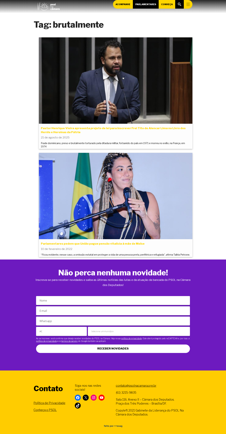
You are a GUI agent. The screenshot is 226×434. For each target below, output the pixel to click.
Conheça (167, 4)
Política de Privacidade (49, 403)
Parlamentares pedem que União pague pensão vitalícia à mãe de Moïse (93, 243)
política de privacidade (131, 338)
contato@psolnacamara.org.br (136, 385)
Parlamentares (145, 4)
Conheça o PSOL (45, 410)
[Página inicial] (48, 6)
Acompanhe (122, 4)
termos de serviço (69, 341)
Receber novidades (113, 348)
